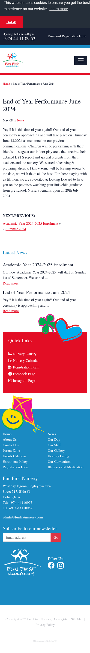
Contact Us (11, 445)
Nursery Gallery (24, 353)
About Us (10, 439)
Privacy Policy (45, 624)
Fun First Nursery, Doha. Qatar (48, 619)
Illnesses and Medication (66, 467)
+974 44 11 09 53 (19, 38)
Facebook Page (23, 373)
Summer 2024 (16, 228)
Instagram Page (23, 380)
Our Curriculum (59, 461)
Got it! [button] (11, 22)
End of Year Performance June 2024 (36, 292)
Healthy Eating (58, 456)
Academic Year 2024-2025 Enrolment (30, 223)
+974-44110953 (21, 502)
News (20, 120)
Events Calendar (14, 456)
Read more (11, 283)
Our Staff (54, 445)
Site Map (77, 619)
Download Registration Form (67, 36)
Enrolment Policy (15, 461)
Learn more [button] (58, 9)
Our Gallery (56, 450)
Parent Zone (11, 450)
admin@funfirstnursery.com (23, 517)
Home (6, 83)
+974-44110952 (21, 508)
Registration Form (25, 367)
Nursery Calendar (25, 360)
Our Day (54, 439)
